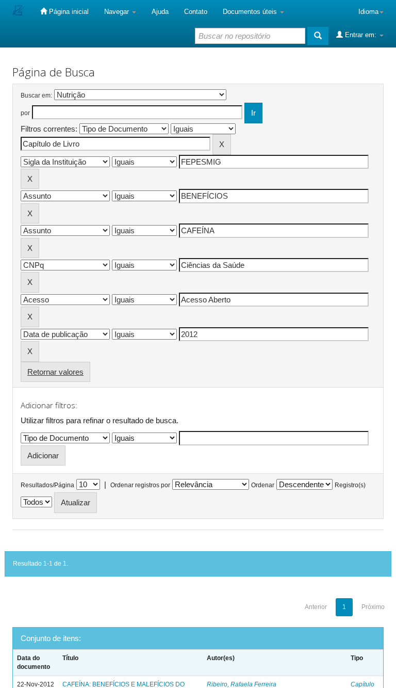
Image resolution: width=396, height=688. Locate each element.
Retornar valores (55, 371)
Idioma (368, 11)
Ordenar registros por (140, 485)
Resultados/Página (47, 485)
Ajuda (160, 11)
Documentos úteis (251, 11)
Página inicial (68, 11)
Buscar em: (36, 95)
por (25, 113)
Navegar (117, 11)
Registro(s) (350, 485)
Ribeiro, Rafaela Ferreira (241, 684)
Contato (195, 11)
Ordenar (262, 485)
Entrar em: (360, 35)
